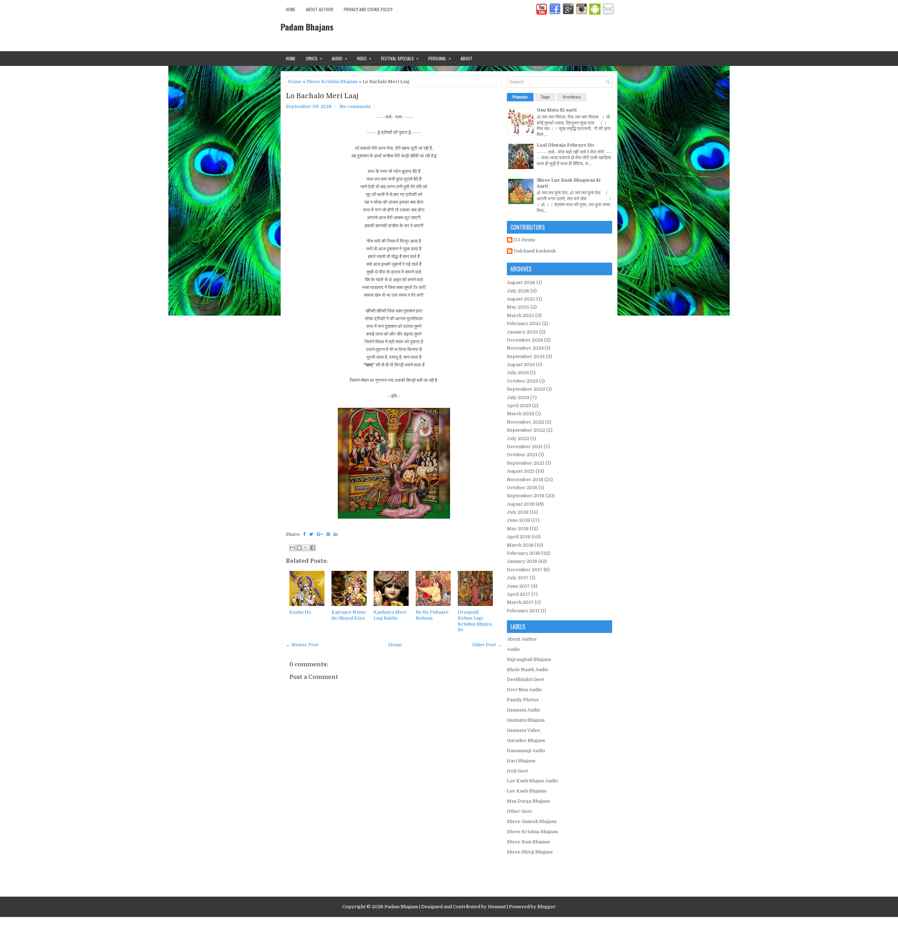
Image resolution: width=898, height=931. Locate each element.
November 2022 (525, 422)
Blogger (546, 906)
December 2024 (525, 340)
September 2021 (525, 463)
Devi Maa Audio (524, 689)
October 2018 (522, 487)
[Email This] (292, 547)
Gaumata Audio (523, 710)
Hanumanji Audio (526, 750)
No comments (355, 106)
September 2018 (525, 495)
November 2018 (525, 479)
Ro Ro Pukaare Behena (432, 615)
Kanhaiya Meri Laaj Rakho (390, 615)
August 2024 (521, 364)
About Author (319, 9)
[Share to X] (305, 547)
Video (364, 58)
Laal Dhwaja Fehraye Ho (565, 145)
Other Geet (519, 811)
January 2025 (522, 332)
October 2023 (522, 381)
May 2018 (518, 528)
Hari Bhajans (521, 760)
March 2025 (520, 315)
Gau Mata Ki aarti (557, 110)
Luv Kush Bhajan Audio (532, 780)
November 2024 (525, 348)
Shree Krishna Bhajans (332, 81)
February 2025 (524, 323)
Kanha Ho (300, 612)
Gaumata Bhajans (526, 720)
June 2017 (518, 586)
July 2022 (518, 438)
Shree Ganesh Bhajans (532, 821)
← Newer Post (302, 644)
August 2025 (521, 299)
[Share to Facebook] (312, 547)
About (467, 58)
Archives (572, 97)
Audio (339, 58)
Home (290, 9)
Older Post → (487, 644)
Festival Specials (399, 58)
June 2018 (518, 520)
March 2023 (520, 413)
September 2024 (526, 356)
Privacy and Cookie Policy (368, 9)
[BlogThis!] (299, 547)
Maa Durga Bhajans (528, 801)
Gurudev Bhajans (526, 740)
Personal (439, 58)
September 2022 (526, 430)
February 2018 (523, 553)
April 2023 (519, 405)
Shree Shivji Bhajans (530, 852)
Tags (545, 97)
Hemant (497, 906)
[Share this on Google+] (319, 534)
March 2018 (520, 545)
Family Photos (523, 699)
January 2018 (522, 561)
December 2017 (525, 569)
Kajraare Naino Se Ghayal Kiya (348, 615)
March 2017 (520, 602)
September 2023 (526, 389)
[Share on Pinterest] (328, 534)
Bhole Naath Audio (527, 669)
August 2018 (521, 504)
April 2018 (518, 536)
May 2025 (518, 307)
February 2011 (523, 610)
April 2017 (518, 594)
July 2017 (518, 577)
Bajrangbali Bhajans (529, 659)
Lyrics (314, 58)
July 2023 (518, 397)
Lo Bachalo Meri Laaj (322, 96)
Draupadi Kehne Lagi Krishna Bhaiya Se (475, 621)
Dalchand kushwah (535, 251)
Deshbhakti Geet (525, 679)
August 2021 (521, 471)
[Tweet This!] (311, 534)
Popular (520, 97)
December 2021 (525, 446)
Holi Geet (517, 771)
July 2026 (518, 291)
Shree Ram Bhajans (528, 841)
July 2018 (518, 512)
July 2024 (518, 372)
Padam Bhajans (307, 26)
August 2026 (521, 282)
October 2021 (522, 454)
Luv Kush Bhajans (527, 791)
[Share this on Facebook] (304, 534)
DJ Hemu (524, 239)
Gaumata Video (523, 730)
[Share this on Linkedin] (335, 534)
